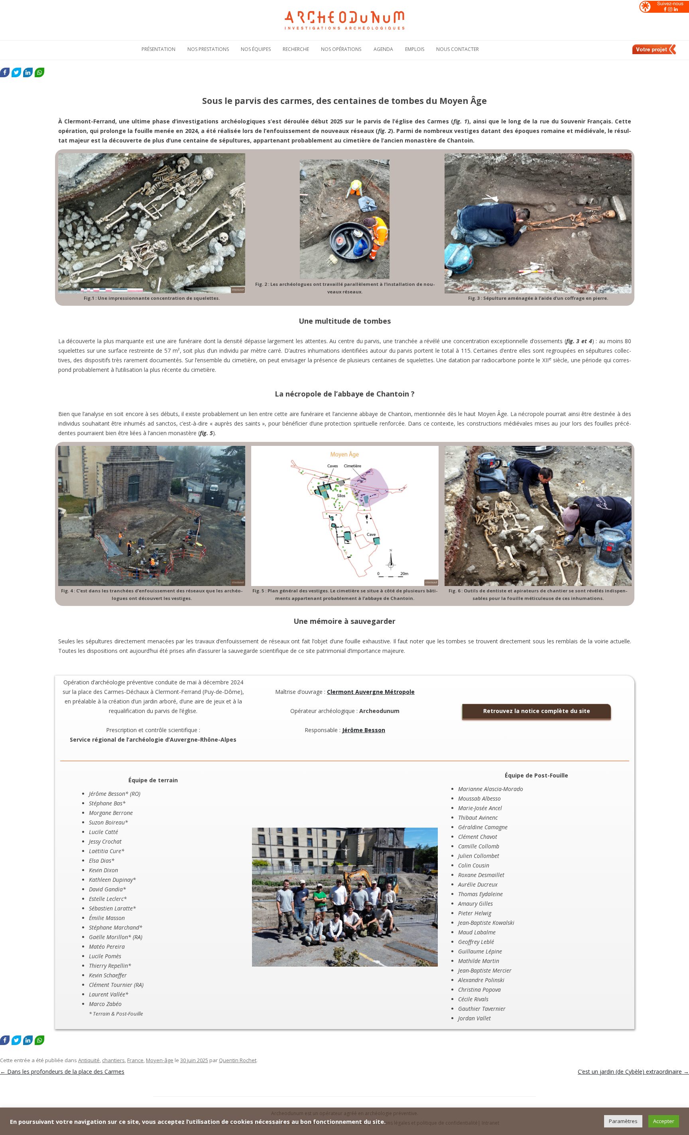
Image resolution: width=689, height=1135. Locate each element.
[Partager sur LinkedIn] (28, 72)
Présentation (158, 49)
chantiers (113, 1060)
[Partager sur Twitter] (16, 72)
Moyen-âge (159, 1060)
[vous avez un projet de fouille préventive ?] (654, 53)
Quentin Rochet (237, 1060)
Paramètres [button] (623, 1121)
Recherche (296, 49)
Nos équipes (256, 49)
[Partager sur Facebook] (5, 72)
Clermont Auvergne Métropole (371, 691)
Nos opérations (341, 49)
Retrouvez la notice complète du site (536, 711)
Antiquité (89, 1060)
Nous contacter (457, 49)
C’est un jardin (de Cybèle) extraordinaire (633, 1071)
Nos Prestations (208, 49)
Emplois (414, 49)
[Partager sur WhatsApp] (39, 72)
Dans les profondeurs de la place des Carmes (62, 1071)
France (135, 1060)
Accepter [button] (663, 1121)
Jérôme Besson (363, 730)
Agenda (383, 49)
